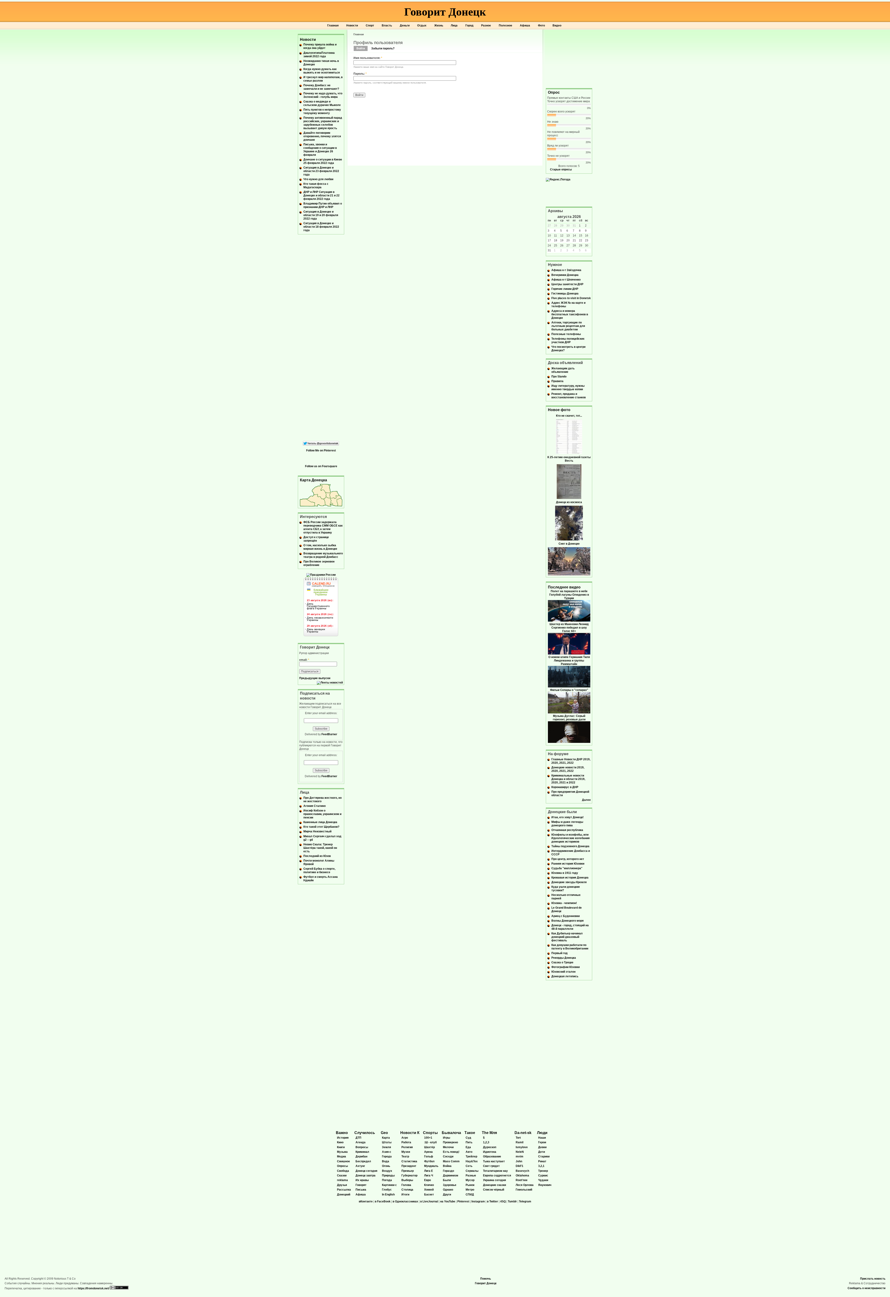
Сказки (341, 1175)
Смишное (343, 1161)
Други (447, 1194)
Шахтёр (429, 1147)
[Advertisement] (569, 58)
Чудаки (543, 1180)
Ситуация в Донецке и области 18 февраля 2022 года (321, 227)
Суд (468, 1137)
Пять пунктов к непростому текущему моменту (322, 111)
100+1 (428, 1137)
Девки (542, 1147)
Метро (470, 1189)
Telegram (525, 1201)
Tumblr (512, 1201)
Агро (404, 1137)
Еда (468, 1147)
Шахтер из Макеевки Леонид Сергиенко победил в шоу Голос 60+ (569, 628)
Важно (342, 1133)
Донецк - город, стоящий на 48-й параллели (570, 927)
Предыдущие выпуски (314, 678)
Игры (446, 1137)
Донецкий (343, 1194)
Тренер (543, 1170)
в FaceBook (383, 1201)
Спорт (370, 25)
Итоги (405, 1194)
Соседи (448, 1156)
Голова (406, 1185)
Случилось (364, 1133)
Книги (341, 1147)
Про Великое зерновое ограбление (319, 563)
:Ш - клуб (430, 1142)
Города (387, 1156)
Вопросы (362, 1147)
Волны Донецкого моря (567, 920)
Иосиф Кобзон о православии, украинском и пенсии (322, 814)
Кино (340, 1142)
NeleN (520, 1151)
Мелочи (448, 1147)
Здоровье (449, 1185)
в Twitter (492, 1201)
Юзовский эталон (563, 971)
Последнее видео (564, 587)
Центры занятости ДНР (567, 284)
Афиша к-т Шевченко (566, 279)
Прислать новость (872, 1278)
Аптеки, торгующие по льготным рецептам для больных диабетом (568, 326)
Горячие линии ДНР (564, 289)
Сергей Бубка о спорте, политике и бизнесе (319, 870)
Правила (557, 381)
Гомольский (524, 1189)
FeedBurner (329, 734)
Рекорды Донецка (563, 957)
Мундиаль (431, 1166)
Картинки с (389, 1185)
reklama (342, 1180)
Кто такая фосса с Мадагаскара (315, 185)
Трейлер (471, 1156)
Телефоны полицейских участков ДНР (568, 340)
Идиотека (489, 1151)
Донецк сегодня (366, 1170)
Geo (384, 1133)
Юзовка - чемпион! (564, 903)
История (343, 1137)
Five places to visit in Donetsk (571, 298)
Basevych (522, 1170)
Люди (542, 1133)
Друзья (342, 1185)
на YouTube (447, 1201)
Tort (518, 1137)
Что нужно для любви (318, 179)
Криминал (362, 1151)
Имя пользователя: (367, 58)
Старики (544, 1156)
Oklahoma (522, 1175)
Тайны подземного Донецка (570, 846)
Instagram (478, 1201)
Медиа (341, 1156)
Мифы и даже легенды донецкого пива (567, 823)
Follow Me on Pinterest (321, 450)
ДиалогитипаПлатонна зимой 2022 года (319, 54)
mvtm (519, 1156)
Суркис (543, 1175)
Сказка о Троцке (562, 962)
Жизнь (438, 25)
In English (388, 1194)
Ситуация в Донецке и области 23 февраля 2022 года (321, 171)
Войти (360, 48)
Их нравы (362, 1180)
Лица (454, 25)
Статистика (409, 1161)
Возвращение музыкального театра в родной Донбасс (323, 555)
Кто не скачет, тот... (569, 415)
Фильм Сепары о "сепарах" (569, 690)
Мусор (470, 1180)
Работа (406, 1142)
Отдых (421, 25)
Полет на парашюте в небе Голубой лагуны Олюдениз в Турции (569, 595)
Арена (428, 1151)
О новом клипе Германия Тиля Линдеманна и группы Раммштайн (569, 660)
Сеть (469, 1166)
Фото (541, 25)
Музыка (342, 1151)
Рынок (470, 1185)
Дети (541, 1151)
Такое (469, 1133)
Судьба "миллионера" (566, 868)
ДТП (358, 1137)
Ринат (542, 1161)
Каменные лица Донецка (320, 822)
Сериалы (472, 1170)
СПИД (470, 1194)
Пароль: (360, 73)
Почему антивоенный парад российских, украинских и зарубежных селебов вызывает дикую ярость (322, 123)
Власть (387, 25)
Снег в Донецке (569, 543)
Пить (469, 1142)
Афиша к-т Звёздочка (566, 270)
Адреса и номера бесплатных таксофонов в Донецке (569, 314)
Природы (388, 1175)
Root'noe (522, 1180)
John (519, 1161)
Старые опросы (561, 169)
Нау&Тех (472, 1161)
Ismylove (522, 1147)
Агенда (361, 1142)
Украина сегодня (494, 1180)
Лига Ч (428, 1175)
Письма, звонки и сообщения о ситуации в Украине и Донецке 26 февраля (320, 150)
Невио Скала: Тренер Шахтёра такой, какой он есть (320, 848)
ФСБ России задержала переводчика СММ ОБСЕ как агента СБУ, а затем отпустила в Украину (323, 527)
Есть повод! (451, 1151)
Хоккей (429, 1189)
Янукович (544, 1185)
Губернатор (409, 1175)
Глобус (387, 1189)
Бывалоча (451, 1133)
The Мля (489, 1133)
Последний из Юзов (317, 856)
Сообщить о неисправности (866, 1288)
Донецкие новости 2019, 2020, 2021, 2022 (567, 769)
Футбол (429, 1161)
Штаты (386, 1142)
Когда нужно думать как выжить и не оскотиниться (321, 70)
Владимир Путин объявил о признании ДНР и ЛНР (322, 205)
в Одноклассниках (405, 1201)
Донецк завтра (365, 1175)
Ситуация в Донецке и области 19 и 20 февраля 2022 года (320, 215)
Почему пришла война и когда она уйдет (320, 46)
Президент (408, 1166)
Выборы (407, 1180)
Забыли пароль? (382, 48)
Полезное (505, 25)
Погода (387, 1180)
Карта (386, 1137)
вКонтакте (366, 1201)
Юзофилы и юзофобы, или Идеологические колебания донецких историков (570, 838)
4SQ (503, 1201)
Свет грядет (491, 1166)
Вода (385, 1161)
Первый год (559, 953)
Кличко (429, 1185)
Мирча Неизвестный (317, 831)
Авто (469, 1151)
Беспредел (363, 1161)
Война (447, 1166)
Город (469, 25)
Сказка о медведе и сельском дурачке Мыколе (322, 103)
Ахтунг (360, 1166)
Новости (352, 25)
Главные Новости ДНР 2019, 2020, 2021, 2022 (570, 761)
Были (447, 1180)
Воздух (387, 1170)
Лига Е (428, 1170)
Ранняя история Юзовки (567, 863)
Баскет (429, 1194)
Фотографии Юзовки (565, 967)
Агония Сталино (314, 806)
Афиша (525, 25)
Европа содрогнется (497, 1175)
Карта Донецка (313, 480)
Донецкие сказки (494, 1185)
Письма (361, 1189)
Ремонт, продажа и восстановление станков (568, 395)
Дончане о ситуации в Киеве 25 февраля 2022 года (322, 161)
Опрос (554, 92)
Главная (333, 25)
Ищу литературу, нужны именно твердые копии (568, 387)
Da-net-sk (523, 1133)
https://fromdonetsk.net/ (93, 1288)
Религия (407, 1147)
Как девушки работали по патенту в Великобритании (569, 946)
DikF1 (519, 1166)
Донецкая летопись (564, 976)
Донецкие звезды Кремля (569, 882)
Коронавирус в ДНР (564, 787)
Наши (542, 1137)
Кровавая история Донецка (569, 877)
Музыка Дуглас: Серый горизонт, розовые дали (569, 717)
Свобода (343, 1170)
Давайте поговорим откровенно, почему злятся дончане (322, 136)
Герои (542, 1142)
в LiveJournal (429, 1201)
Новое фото (559, 410)
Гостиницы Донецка (564, 293)
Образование (492, 1156)
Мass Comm (451, 1161)
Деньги (405, 25)
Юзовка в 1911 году (564, 873)
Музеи (405, 1151)
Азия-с (386, 1151)
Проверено (450, 1142)
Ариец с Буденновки (565, 916)
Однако (448, 1189)
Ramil (519, 1142)
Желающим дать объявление (563, 370)
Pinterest (463, 1201)
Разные (471, 1175)
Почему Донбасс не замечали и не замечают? (321, 87)
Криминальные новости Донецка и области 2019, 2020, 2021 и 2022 (568, 779)
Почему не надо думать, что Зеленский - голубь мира (322, 95)
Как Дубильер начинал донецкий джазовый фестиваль (567, 937)
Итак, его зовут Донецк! (567, 817)
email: (304, 659)
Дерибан (361, 1156)
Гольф (428, 1156)
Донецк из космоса (569, 502)
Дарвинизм (450, 1175)
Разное (486, 25)
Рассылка (344, 1189)
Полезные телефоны (566, 334)
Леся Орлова (525, 1185)
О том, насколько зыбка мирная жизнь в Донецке (320, 547)
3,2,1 (541, 1166)
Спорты (430, 1133)
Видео (557, 25)
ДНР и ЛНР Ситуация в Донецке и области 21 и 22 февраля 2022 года (321, 195)
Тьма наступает (494, 1161)
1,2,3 (486, 1142)
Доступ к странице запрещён (316, 539)
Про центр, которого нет (567, 859)
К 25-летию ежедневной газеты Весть (569, 459)
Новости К (410, 1133)
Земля (386, 1147)
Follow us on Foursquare (321, 466)
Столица (407, 1189)
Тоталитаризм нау (495, 1170)
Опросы (342, 1166)
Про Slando (558, 376)
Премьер (407, 1170)
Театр (405, 1156)
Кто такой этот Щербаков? (321, 826)
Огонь (386, 1166)
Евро (427, 1180)
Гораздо (448, 1170)
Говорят (361, 1185)
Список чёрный (493, 1189)
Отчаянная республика (567, 830)
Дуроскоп (489, 1147)
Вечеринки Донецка (564, 275)
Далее (586, 800)
